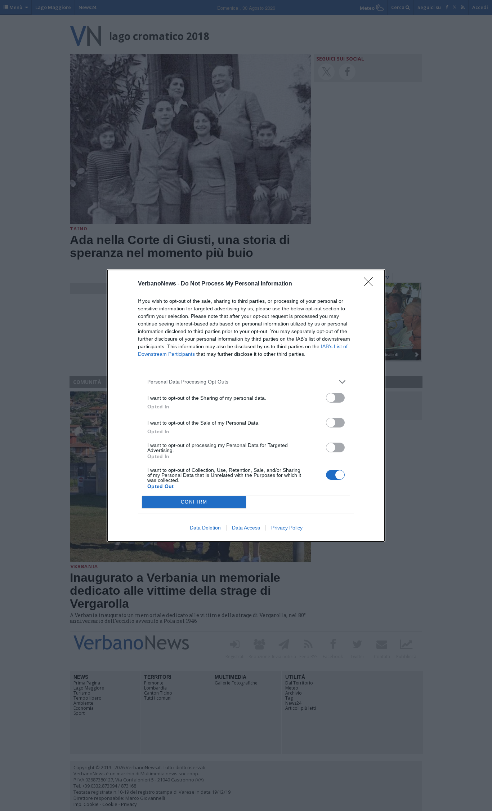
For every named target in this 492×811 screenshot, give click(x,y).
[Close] (370, 284)
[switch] (335, 398)
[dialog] (246, 405)
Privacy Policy (287, 528)
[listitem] (246, 382)
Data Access (246, 528)
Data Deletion (205, 528)
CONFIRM (194, 502)
